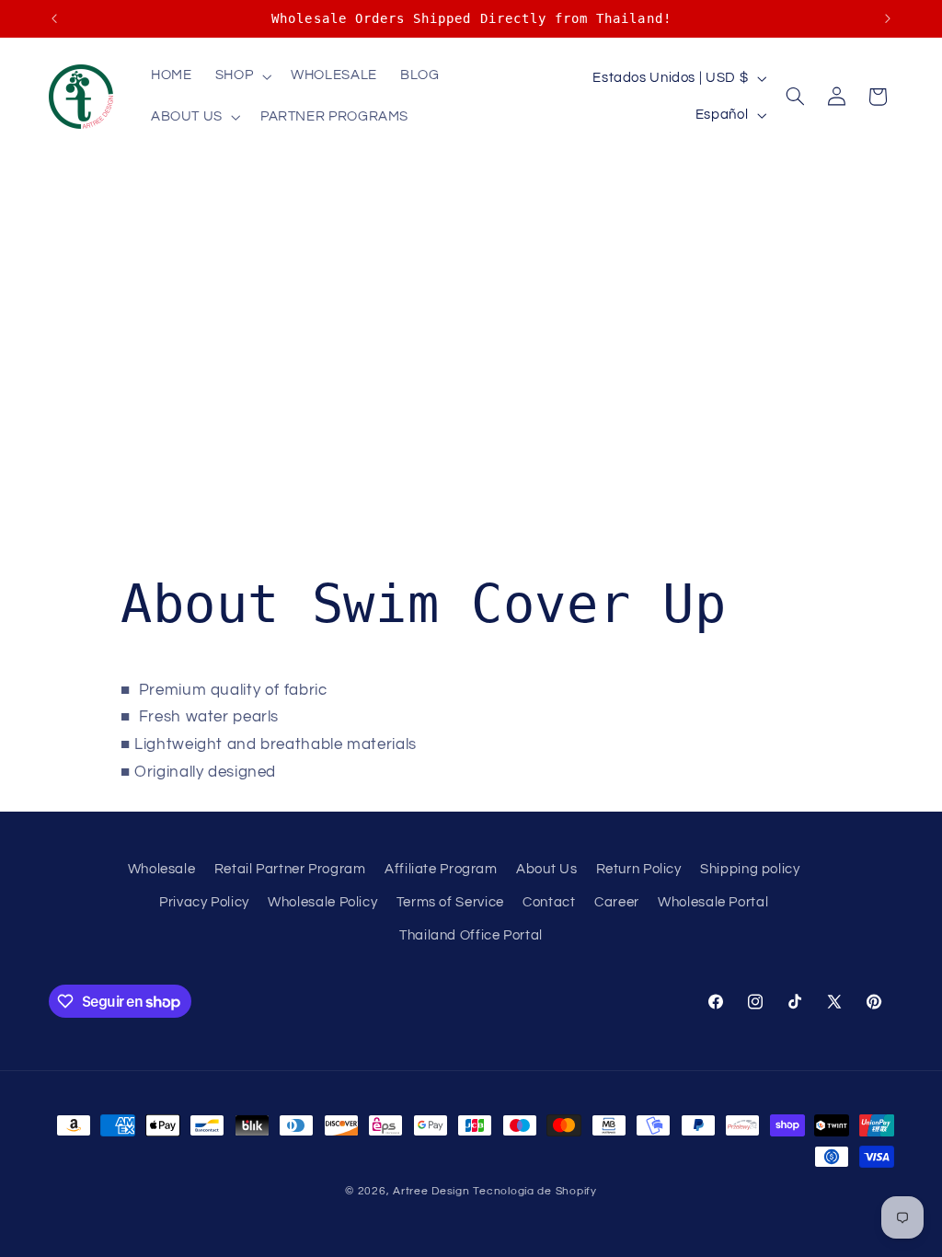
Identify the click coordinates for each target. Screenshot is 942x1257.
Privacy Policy (204, 902)
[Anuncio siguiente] (887, 18)
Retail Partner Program (290, 869)
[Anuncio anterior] (54, 18)
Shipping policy (749, 869)
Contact (549, 902)
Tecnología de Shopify (534, 1191)
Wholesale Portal (713, 902)
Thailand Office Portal (471, 935)
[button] (241, 76)
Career (616, 902)
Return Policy (639, 869)
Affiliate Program (441, 869)
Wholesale (162, 869)
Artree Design (431, 1191)
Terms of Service (450, 902)
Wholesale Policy (322, 902)
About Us (546, 869)
